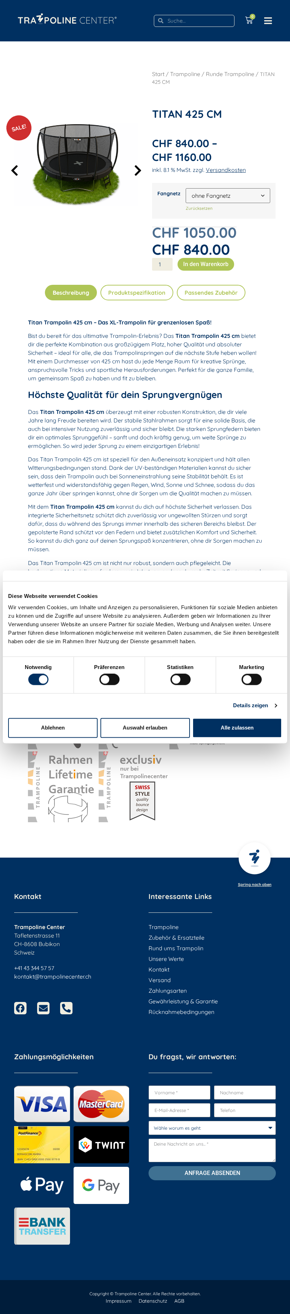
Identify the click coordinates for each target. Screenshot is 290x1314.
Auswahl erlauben (145, 728)
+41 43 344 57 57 (34, 968)
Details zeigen (250, 706)
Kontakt (159, 969)
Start (158, 73)
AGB (179, 1301)
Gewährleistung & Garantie (183, 1001)
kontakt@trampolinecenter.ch (52, 976)
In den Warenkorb (205, 264)
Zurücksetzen (199, 208)
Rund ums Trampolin (176, 948)
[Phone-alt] (66, 1008)
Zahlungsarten (168, 990)
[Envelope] (43, 1008)
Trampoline (185, 73)
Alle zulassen (237, 728)
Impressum (119, 1301)
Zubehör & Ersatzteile (176, 937)
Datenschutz (153, 1301)
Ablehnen (53, 728)
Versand (160, 980)
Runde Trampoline (230, 73)
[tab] (71, 292)
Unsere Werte (166, 958)
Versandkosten (226, 169)
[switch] (109, 679)
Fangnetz (168, 193)
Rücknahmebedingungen (181, 1011)
